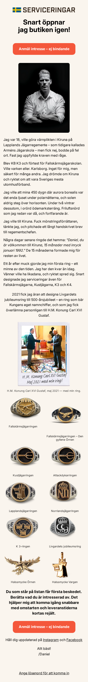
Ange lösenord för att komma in (44, 673)
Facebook (74, 640)
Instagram (51, 640)
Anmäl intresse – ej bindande (44, 49)
